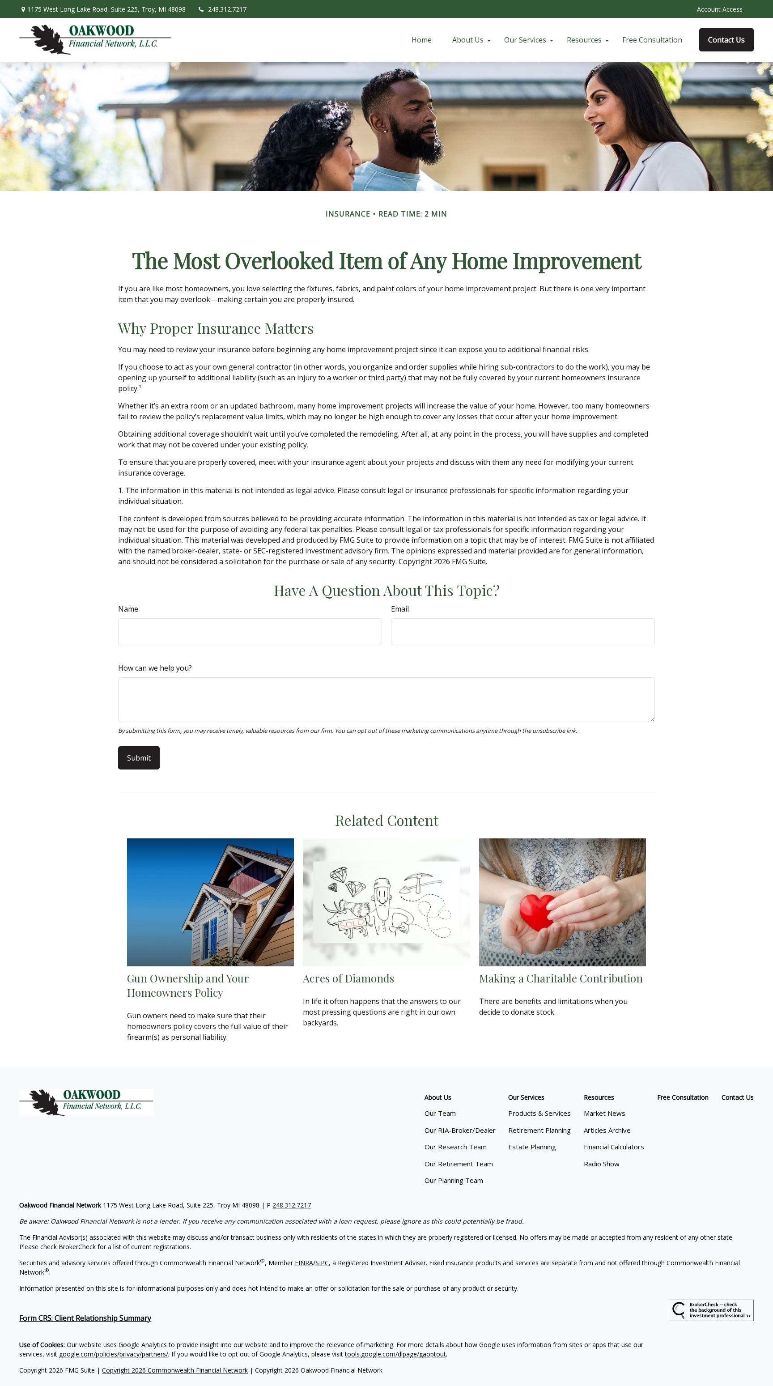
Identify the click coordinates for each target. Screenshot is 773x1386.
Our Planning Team (454, 1180)
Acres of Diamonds (348, 978)
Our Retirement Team (459, 1163)
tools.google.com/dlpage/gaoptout (395, 1354)
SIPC (322, 1262)
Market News (604, 1113)
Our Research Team (456, 1146)
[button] (421, 39)
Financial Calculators (614, 1146)
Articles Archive (607, 1130)
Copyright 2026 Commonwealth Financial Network (175, 1370)
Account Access (720, 9)
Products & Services (539, 1113)
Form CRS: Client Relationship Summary (85, 1318)
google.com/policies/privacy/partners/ (113, 1354)
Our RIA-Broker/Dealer (460, 1130)
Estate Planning (532, 1146)
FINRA (304, 1262)
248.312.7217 (227, 9)
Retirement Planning (539, 1130)
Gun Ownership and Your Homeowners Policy (188, 985)
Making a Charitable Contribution (561, 978)
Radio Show (602, 1163)
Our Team (440, 1113)
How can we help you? (155, 668)
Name (128, 609)
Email (400, 609)
